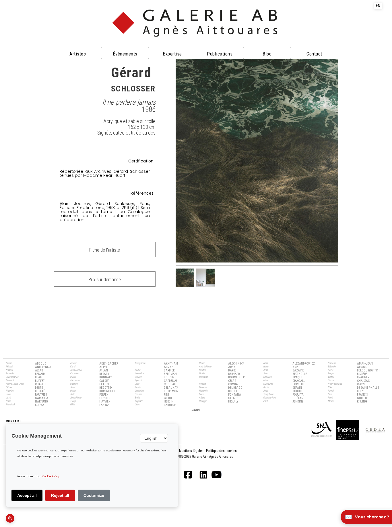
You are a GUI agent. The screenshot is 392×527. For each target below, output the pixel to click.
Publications (219, 54)
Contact (314, 54)
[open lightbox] (257, 160)
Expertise (172, 54)
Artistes (77, 54)
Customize (94, 495)
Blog (267, 54)
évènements (125, 54)
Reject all (60, 495)
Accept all (27, 495)
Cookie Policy (50, 476)
